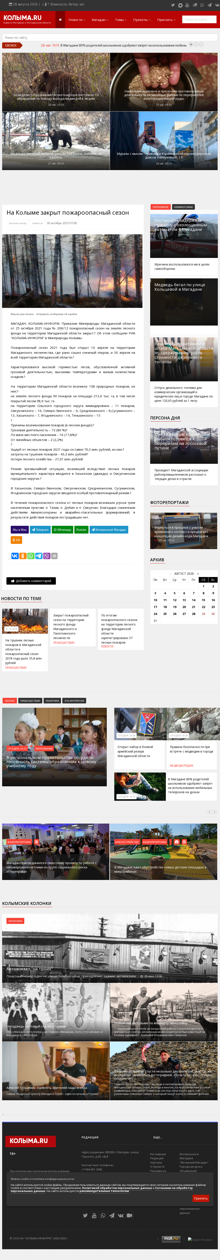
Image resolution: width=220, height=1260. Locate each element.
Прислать (165, 19)
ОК (17, 540)
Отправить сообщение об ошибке (56, 314)
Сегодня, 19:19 (126, 796)
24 (155, 614)
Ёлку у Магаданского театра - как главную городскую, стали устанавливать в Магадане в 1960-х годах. (54, 1033)
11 (165, 600)
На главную (158, 1154)
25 (165, 614)
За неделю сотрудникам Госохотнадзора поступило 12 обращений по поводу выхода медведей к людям (56, 96)
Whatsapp (64, 529)
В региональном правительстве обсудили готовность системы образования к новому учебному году (136, 45)
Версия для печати (22, 314)
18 (165, 607)
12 (174, 600)
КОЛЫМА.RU (22, 18)
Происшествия (15, 667)
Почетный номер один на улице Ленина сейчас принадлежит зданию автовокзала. (71, 976)
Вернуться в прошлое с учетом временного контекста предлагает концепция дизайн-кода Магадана (181, 531)
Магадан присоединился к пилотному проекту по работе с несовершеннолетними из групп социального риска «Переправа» (51, 867)
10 (155, 600)
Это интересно (74, 700)
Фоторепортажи (169, 502)
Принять (201, 1198)
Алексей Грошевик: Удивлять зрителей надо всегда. (47, 1087)
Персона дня (165, 418)
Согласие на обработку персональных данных (196, 1209)
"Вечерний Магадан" (194, 1162)
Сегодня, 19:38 (126, 735)
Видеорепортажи (19, 841)
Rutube (81, 529)
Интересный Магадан (110, 529)
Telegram (42, 529)
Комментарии (183, 206)
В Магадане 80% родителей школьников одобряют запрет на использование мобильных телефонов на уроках (190, 785)
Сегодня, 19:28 (179, 735)
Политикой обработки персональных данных (117, 1188)
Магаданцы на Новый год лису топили (36, 1026)
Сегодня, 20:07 (17, 748)
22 (203, 607)
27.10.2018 (11, 628)
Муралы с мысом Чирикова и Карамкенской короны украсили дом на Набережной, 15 (164, 155)
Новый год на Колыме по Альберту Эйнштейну (150, 1023)
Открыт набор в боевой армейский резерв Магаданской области (135, 751)
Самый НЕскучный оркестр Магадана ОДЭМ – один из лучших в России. (52, 1094)
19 (174, 607)
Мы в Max (20, 529)
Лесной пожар (17, 223)
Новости (75, 19)
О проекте (157, 1166)
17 (155, 607)
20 (184, 607)
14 (193, 600)
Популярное (161, 206)
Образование (44, 748)
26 (174, 614)
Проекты (140, 19)
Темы (119, 19)
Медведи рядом (181, 765)
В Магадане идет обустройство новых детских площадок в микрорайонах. (160, 869)
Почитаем (15, 920)
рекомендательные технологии (104, 1191)
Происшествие (30, 700)
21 (193, 607)
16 (213, 600)
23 (213, 607)
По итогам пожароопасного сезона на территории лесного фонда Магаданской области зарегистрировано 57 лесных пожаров (119, 628)
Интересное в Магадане (189, 1156)
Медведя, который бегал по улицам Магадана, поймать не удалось (56, 155)
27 (184, 614)
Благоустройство (127, 841)
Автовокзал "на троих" (29, 968)
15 (203, 600)
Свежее (10, 700)
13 (184, 600)
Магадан (98, 19)
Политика (52, 700)
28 (193, 614)
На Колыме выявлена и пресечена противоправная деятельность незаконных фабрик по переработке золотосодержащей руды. (164, 94)
